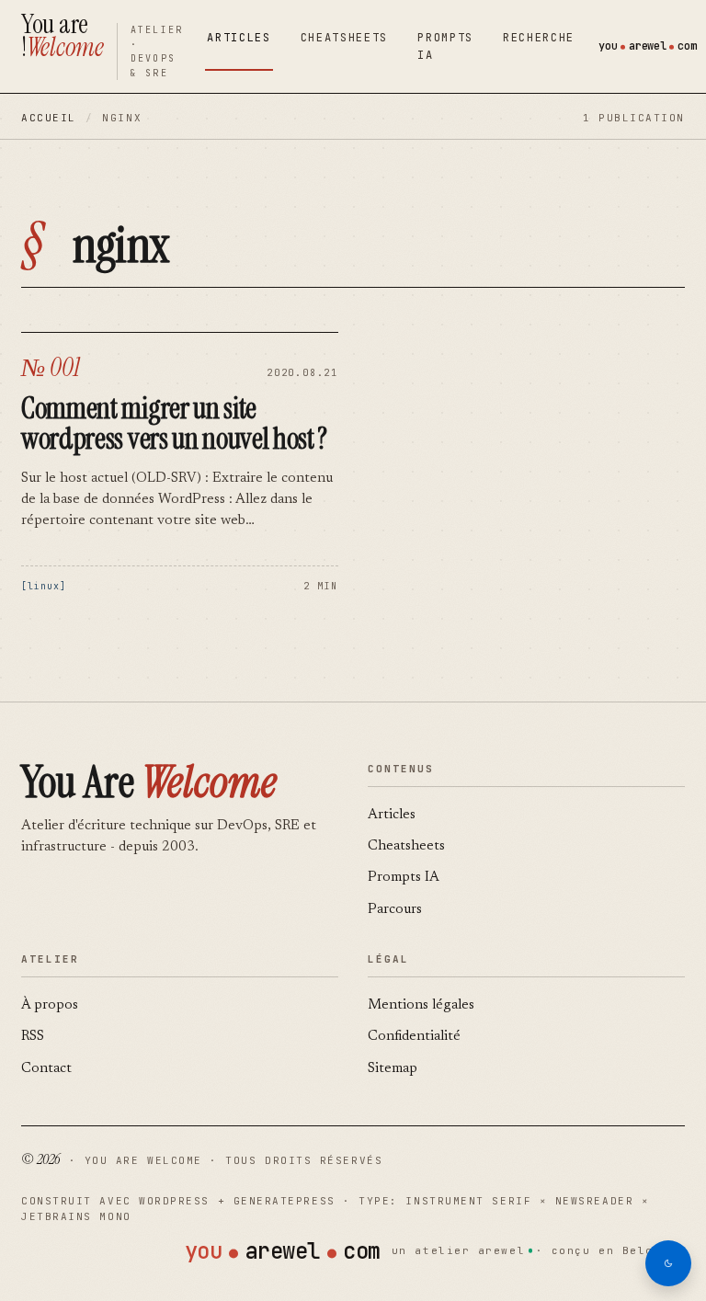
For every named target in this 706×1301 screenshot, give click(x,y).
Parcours (395, 910)
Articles (238, 37)
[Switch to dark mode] (668, 1263)
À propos (49, 1005)
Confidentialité (414, 1037)
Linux (44, 586)
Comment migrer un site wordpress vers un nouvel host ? (174, 424)
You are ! (62, 36)
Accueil (48, 117)
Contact (46, 1069)
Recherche (539, 37)
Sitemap (392, 1069)
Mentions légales (421, 1005)
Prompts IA (445, 46)
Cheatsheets (344, 37)
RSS (32, 1037)
